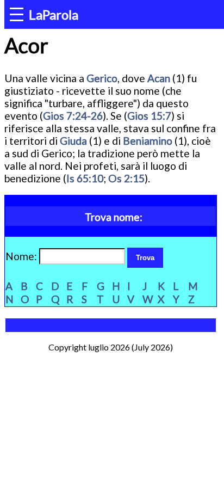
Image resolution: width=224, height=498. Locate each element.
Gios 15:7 (149, 115)
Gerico (101, 78)
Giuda (73, 140)
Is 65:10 (84, 178)
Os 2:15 (126, 178)
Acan (158, 78)
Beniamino (147, 140)
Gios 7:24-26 (73, 115)
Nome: (22, 256)
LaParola (53, 14)
